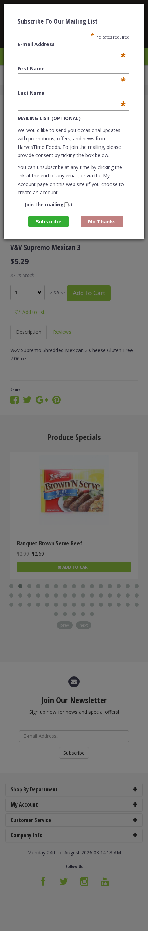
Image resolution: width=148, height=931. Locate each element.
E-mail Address (72, 44)
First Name (72, 68)
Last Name (72, 93)
